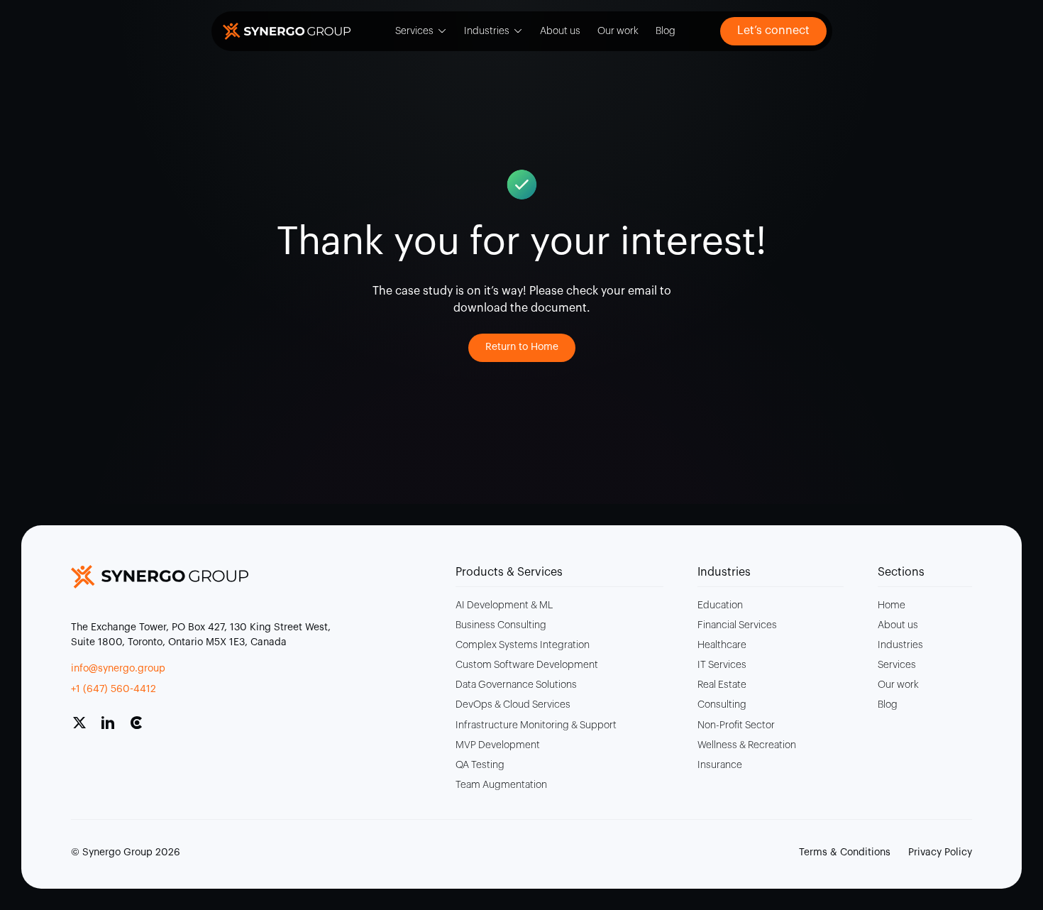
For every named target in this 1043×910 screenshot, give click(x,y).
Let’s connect (773, 30)
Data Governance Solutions (516, 685)
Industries (486, 31)
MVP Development (498, 745)
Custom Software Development (527, 665)
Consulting (721, 705)
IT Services (721, 665)
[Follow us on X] (85, 728)
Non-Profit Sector (736, 725)
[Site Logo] (287, 31)
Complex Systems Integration (523, 645)
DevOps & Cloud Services (513, 705)
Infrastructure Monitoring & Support (536, 725)
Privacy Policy (940, 852)
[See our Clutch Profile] (142, 728)
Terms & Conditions (844, 852)
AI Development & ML (504, 605)
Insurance (719, 765)
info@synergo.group (118, 669)
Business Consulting (501, 625)
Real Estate (721, 685)
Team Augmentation (501, 785)
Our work (618, 31)
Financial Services (737, 625)
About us (560, 31)
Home (891, 605)
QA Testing (480, 765)
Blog (665, 31)
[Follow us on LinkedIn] (113, 728)
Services (414, 31)
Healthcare (721, 645)
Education (720, 605)
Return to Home (521, 347)
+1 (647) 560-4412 (113, 689)
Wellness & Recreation (746, 745)
